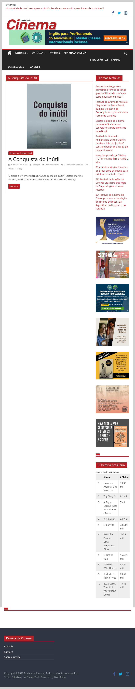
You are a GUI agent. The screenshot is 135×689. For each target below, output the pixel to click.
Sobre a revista (12, 657)
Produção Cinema (75, 53)
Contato (8, 651)
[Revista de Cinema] (9, 53)
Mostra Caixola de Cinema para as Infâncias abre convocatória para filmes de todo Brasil (55, 8)
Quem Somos (16, 66)
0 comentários (52, 164)
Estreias (55, 53)
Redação (36, 164)
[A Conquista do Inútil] (49, 86)
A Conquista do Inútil (33, 159)
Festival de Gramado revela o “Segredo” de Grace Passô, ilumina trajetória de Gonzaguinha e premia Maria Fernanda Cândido (112, 108)
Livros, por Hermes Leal (21, 153)
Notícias (20, 53)
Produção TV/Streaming (105, 59)
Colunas (37, 53)
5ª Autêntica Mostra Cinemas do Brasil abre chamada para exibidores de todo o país (112, 171)
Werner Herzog (15, 168)
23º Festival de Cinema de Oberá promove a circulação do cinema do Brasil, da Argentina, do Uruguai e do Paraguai (111, 201)
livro (86, 164)
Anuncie (35, 66)
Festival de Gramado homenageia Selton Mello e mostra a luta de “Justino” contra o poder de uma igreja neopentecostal (112, 143)
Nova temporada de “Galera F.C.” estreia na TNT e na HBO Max (112, 159)
